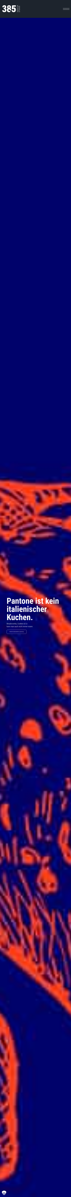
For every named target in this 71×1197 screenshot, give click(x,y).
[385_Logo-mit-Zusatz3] (11, 6)
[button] (4, 1193)
